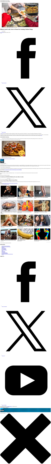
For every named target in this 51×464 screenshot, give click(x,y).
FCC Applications (4, 249)
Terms (2, 250)
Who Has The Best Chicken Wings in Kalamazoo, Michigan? (7, 158)
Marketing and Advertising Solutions (6, 246)
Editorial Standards (4, 248)
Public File (3, 247)
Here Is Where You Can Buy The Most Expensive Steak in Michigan (13, 169)
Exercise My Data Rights (5, 253)
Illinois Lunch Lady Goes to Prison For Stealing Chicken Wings (9, 183)
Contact (3, 254)
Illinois (2, 133)
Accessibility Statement (4, 252)
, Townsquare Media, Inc (9, 406)
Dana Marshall (2, 32)
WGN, (41, 135)
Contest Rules (3, 251)
